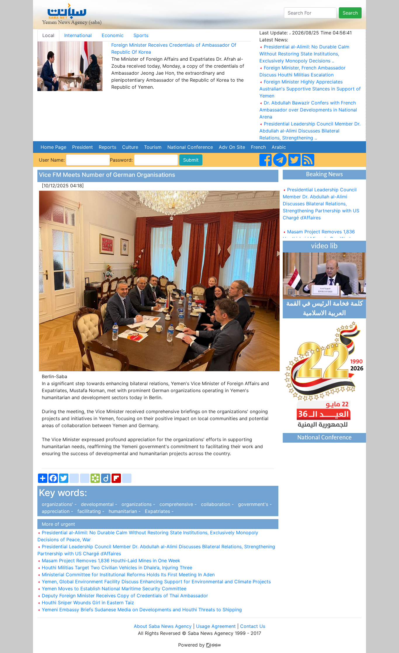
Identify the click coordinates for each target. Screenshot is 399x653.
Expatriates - (158, 511)
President (82, 147)
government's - (253, 504)
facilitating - (90, 511)
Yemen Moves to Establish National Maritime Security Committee (113, 588)
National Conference (190, 147)
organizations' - (58, 504)
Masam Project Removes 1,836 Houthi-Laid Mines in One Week (110, 560)
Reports (107, 147)
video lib (324, 246)
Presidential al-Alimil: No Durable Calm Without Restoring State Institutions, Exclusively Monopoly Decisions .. (304, 54)
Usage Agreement (216, 626)
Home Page (53, 147)
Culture (130, 147)
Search (350, 13)
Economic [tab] (113, 35)
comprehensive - (177, 504)
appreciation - (56, 511)
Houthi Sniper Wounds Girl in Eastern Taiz (87, 602)
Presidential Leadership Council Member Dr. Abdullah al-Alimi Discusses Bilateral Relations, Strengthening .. (309, 131)
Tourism (152, 147)
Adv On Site (232, 147)
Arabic (279, 147)
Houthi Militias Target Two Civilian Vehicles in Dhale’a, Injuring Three (116, 567)
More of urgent (57, 524)
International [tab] (78, 35)
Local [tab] (48, 35)
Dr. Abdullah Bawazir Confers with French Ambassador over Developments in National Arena (308, 110)
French (258, 147)
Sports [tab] (140, 35)
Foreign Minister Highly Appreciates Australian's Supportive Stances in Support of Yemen (310, 89)
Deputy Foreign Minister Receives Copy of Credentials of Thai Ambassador (124, 595)
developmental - (98, 504)
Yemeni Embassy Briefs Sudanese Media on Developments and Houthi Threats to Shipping (141, 609)
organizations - (138, 504)
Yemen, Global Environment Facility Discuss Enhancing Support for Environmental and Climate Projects (155, 581)
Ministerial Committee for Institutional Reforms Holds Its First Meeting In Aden (127, 574)
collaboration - (216, 504)
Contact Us (252, 626)
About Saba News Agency (163, 626)
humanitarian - (124, 511)
